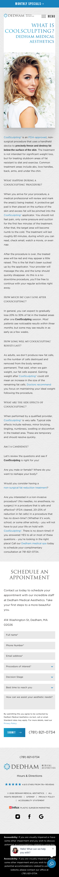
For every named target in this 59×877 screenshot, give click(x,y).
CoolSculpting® (12, 137)
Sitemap (30, 797)
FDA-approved (37, 137)
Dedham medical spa (33, 543)
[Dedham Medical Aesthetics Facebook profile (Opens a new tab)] (29, 816)
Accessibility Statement (31, 800)
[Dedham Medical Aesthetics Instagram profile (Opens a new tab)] (18, 816)
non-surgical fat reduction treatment (25, 488)
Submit (12, 732)
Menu (51, 16)
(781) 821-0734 (42, 732)
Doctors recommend (39, 384)
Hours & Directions (29, 776)
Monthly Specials (28, 4)
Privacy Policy (10, 723)
